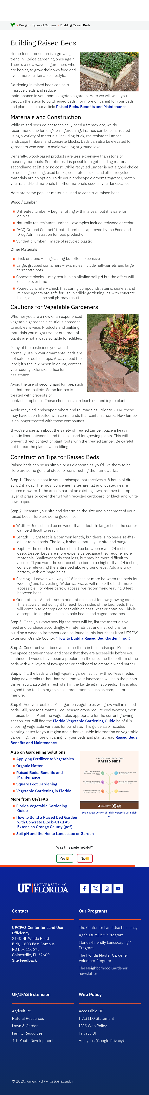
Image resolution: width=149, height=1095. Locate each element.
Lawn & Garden (25, 1025)
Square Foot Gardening (36, 784)
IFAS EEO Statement (96, 1018)
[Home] (12, 26)
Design (24, 25)
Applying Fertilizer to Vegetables (45, 758)
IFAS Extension (63, 1081)
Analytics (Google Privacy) (101, 1040)
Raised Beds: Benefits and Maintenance (91, 106)
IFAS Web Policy (93, 1025)
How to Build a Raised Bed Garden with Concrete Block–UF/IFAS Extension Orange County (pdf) (46, 822)
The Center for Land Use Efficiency (108, 927)
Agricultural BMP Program (101, 934)
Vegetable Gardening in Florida (43, 790)
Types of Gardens (44, 25)
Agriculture (21, 1011)
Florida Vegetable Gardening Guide (84, 720)
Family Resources (27, 1033)
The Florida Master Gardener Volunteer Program (103, 957)
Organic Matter (29, 765)
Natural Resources (28, 1018)
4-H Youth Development (33, 1040)
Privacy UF (88, 1033)
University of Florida (40, 1081)
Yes (62, 858)
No (83, 858)
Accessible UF (91, 1011)
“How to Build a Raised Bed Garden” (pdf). (94, 638)
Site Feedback (24, 960)
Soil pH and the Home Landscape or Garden (55, 833)
